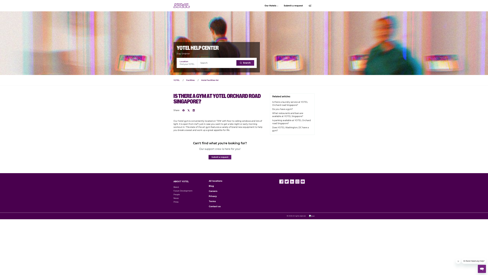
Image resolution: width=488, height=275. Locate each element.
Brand (176, 187)
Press (175, 202)
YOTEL (176, 80)
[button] (272, 5)
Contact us (215, 206)
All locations (215, 181)
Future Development (182, 191)
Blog (211, 186)
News (176, 198)
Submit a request (219, 157)
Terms (212, 201)
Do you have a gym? (282, 109)
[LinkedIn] (194, 110)
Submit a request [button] (293, 5)
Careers (213, 191)
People (176, 194)
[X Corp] (189, 110)
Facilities (190, 80)
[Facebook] (183, 110)
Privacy (213, 196)
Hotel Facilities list (210, 80)
